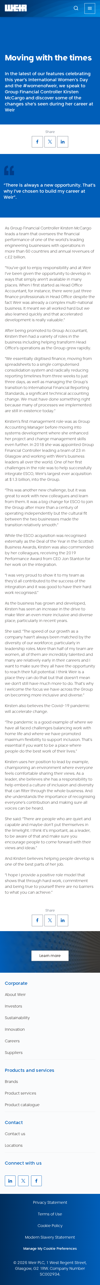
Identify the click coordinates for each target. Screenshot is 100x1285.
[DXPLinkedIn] (62, 141)
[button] (76, 8)
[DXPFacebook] (37, 141)
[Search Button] (76, 8)
